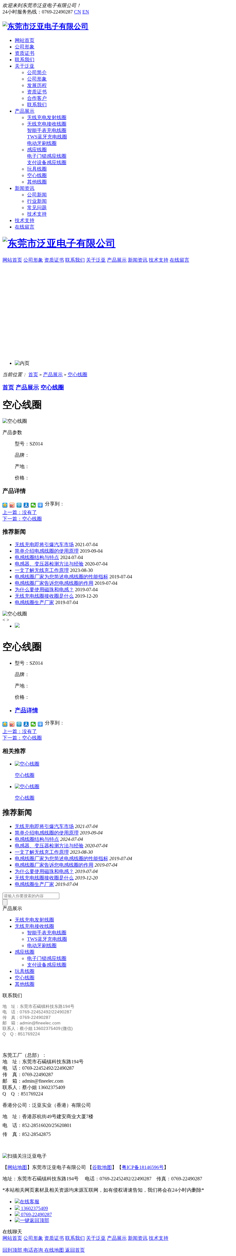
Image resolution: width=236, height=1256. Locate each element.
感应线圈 (37, 149)
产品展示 (24, 111)
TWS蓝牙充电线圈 (47, 136)
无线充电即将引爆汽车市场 (44, 544)
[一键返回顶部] (32, 1220)
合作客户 (37, 98)
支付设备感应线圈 (46, 162)
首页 (33, 374)
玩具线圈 (37, 169)
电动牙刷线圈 (42, 143)
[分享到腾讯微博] (19, 505)
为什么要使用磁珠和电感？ (44, 589)
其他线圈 (37, 181)
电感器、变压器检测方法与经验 (49, 563)
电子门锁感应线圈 (46, 156)
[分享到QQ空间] (5, 505)
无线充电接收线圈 (46, 124)
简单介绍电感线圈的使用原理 (47, 551)
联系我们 (24, 59)
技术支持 (37, 214)
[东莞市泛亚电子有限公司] (45, 26)
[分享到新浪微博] (12, 505)
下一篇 (22, 518)
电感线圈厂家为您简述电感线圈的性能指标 (61, 576)
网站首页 (24, 40)
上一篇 (19, 512)
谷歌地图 (102, 1167)
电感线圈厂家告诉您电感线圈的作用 (54, 583)
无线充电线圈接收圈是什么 (44, 596)
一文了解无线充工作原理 (42, 570)
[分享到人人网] (26, 505)
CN (77, 11)
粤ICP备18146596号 (143, 1167)
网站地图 (17, 1167)
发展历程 (37, 85)
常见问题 (37, 207)
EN (85, 11)
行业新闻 (37, 201)
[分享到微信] (33, 505)
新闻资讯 (24, 188)
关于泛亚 (24, 66)
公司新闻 (37, 194)
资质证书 (24, 53)
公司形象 (24, 46)
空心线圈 (37, 175)
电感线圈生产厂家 (34, 602)
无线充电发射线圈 (46, 117)
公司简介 (37, 72)
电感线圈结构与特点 (37, 557)
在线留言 (24, 226)
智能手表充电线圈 (46, 130)
